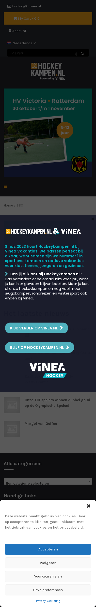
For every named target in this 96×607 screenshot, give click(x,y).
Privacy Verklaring (48, 601)
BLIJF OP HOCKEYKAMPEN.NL (37, 347)
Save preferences (48, 590)
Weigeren (48, 563)
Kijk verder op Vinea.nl (34, 328)
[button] (88, 505)
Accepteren (48, 549)
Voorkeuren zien (48, 576)
